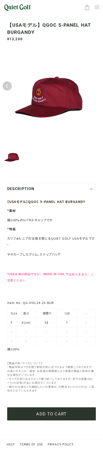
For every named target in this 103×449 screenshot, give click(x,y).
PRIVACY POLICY (61, 444)
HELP (11, 444)
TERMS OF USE (31, 444)
